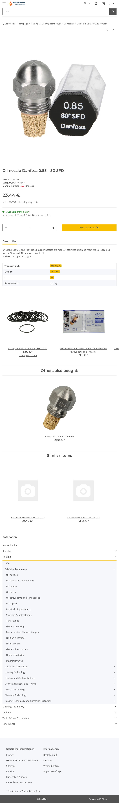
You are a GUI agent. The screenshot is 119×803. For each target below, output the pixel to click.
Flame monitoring (15, 626)
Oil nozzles (19, 182)
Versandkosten (51, 765)
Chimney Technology (15, 695)
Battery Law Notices (16, 776)
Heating (6, 556)
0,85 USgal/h (56, 266)
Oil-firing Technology (16, 569)
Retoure (47, 760)
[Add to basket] (4, 40)
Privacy (9, 754)
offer (7, 563)
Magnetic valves (14, 660)
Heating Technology (15, 672)
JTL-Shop (103, 799)
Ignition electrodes (16, 637)
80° (52, 277)
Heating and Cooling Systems (20, 677)
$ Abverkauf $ (9, 545)
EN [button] (85, 3)
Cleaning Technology (13, 706)
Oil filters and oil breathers (20, 580)
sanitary (6, 712)
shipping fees (34, 791)
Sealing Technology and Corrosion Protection (28, 700)
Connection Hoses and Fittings (20, 683)
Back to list (10, 23)
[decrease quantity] (6, 227)
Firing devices (13, 643)
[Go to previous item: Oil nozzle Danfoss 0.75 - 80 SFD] (107, 29)
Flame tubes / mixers (17, 649)
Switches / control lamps (19, 614)
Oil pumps (11, 586)
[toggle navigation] (4, 2)
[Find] (113, 11)
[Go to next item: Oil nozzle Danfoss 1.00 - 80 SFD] (113, 29)
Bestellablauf (50, 754)
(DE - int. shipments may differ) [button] (37, 215)
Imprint (10, 771)
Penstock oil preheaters (18, 609)
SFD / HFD (55, 272)
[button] (96, 3)
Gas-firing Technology (16, 666)
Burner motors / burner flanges (22, 632)
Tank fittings (12, 620)
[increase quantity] (53, 227)
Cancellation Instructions (19, 782)
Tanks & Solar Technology (15, 718)
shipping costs (30, 202)
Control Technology (15, 689)
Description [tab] (9, 241)
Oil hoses (11, 592)
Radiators (7, 551)
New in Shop (9, 723)
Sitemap (10, 765)
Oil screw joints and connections (23, 597)
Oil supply (11, 603)
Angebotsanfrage (52, 771)
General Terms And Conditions (22, 760)
